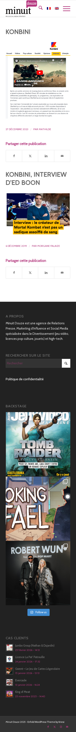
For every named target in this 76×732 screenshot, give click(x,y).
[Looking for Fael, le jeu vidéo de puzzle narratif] (38, 509)
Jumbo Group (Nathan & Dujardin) (34, 645)
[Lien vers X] (54, 727)
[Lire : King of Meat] (9, 694)
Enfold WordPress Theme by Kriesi (45, 721)
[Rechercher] (38, 8)
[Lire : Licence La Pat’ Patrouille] (9, 659)
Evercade (21, 680)
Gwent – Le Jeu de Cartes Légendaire (37, 668)
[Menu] (64, 8)
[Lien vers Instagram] (61, 727)
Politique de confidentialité (25, 379)
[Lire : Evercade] (9, 682)
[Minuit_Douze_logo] (31, 8)
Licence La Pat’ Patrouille (30, 657)
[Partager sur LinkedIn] (46, 156)
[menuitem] (38, 8)
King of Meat (22, 691)
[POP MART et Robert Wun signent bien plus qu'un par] (38, 573)
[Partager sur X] (30, 156)
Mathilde (45, 129)
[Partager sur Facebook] (14, 156)
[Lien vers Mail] (67, 727)
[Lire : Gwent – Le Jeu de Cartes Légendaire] (9, 671)
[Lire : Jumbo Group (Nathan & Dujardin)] (9, 647)
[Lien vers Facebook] (48, 727)
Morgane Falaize (48, 245)
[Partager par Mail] (62, 156)
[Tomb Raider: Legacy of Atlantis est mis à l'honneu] (38, 444)
